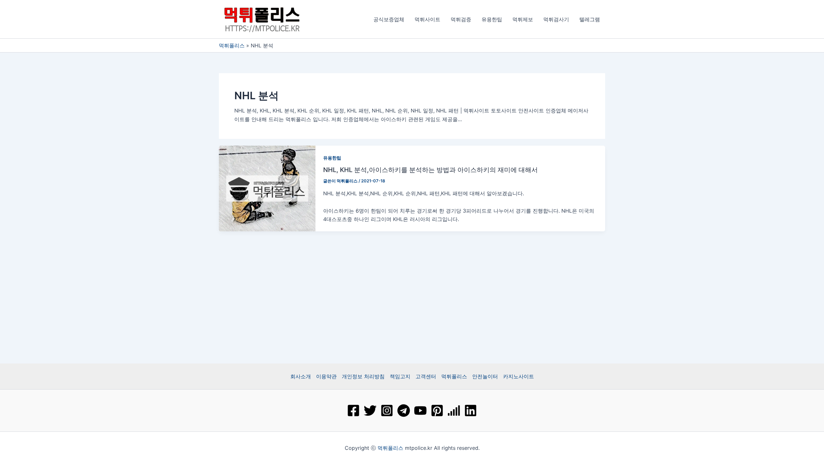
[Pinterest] (437, 410)
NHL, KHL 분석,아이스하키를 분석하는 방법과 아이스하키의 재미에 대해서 (430, 170)
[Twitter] (370, 410)
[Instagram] (386, 410)
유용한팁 (332, 157)
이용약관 (326, 376)
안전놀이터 (485, 376)
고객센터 (426, 376)
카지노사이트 (518, 376)
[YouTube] (420, 410)
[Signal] (453, 410)
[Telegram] (403, 410)
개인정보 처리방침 (363, 376)
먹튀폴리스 (232, 45)
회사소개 (300, 376)
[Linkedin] (470, 410)
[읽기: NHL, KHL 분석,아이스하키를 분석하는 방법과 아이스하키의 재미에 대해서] (267, 188)
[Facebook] (353, 410)
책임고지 (400, 376)
